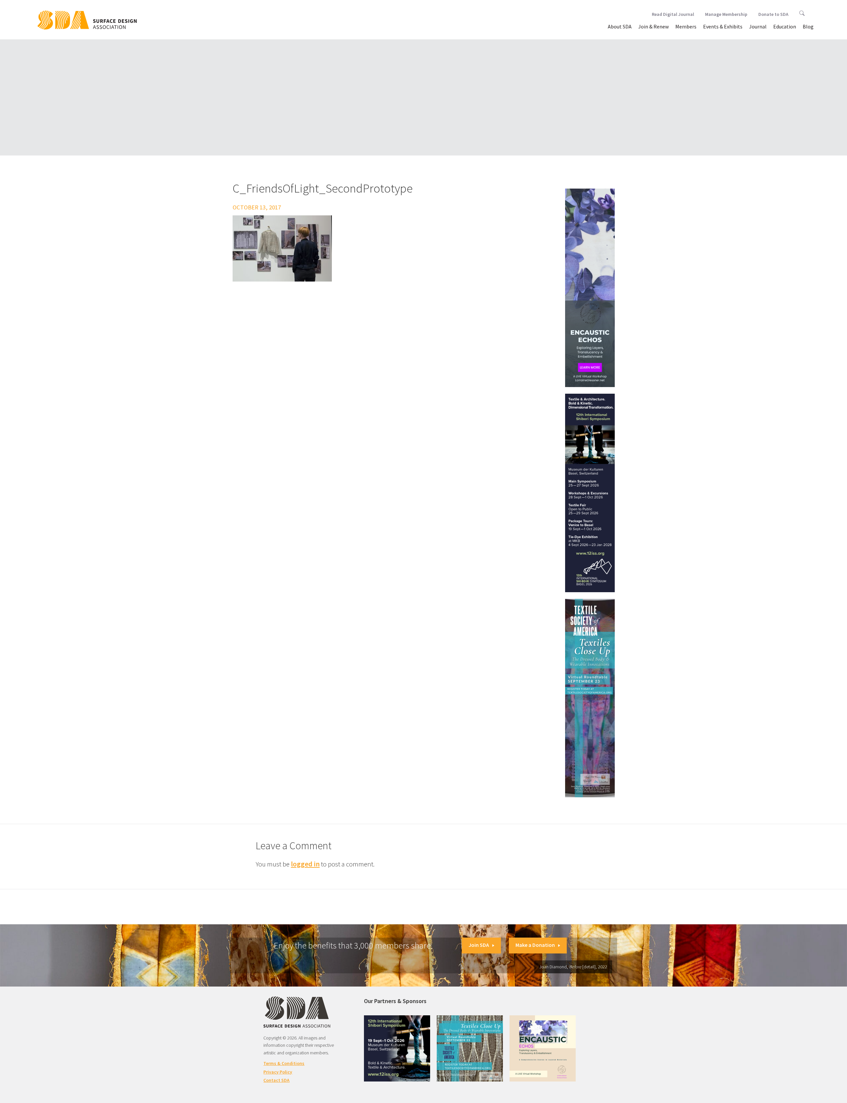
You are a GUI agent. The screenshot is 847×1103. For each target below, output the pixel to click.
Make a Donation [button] (535, 945)
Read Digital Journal (673, 14)
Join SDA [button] (478, 945)
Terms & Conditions (283, 1063)
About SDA (620, 26)
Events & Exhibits (722, 26)
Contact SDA (276, 1080)
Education (784, 26)
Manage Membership (726, 14)
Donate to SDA (773, 14)
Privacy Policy (277, 1072)
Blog (808, 26)
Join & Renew (653, 26)
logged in (305, 864)
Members (685, 26)
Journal (758, 26)
